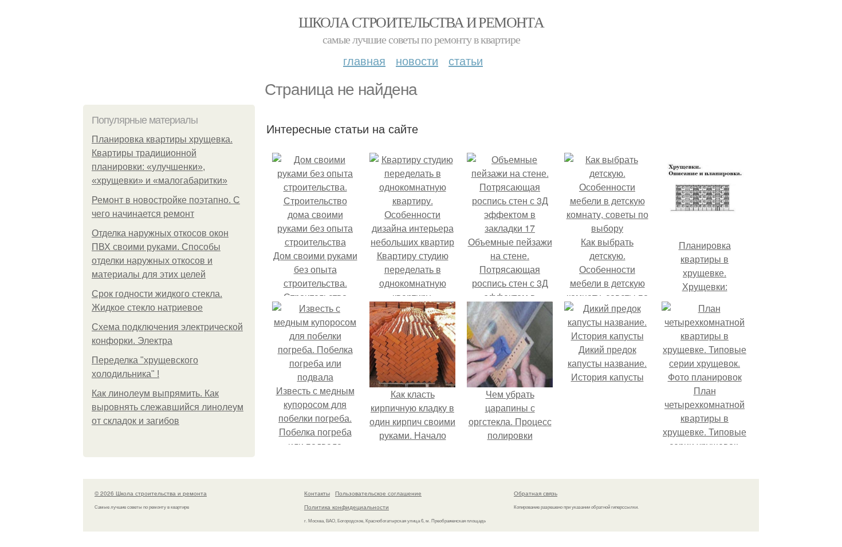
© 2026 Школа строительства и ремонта (151, 493)
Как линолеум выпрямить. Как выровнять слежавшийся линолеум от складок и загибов (167, 407)
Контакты (317, 493)
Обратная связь (535, 493)
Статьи (465, 60)
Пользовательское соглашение (378, 493)
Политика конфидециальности (346, 507)
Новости (417, 60)
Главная (364, 60)
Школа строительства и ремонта (421, 21)
